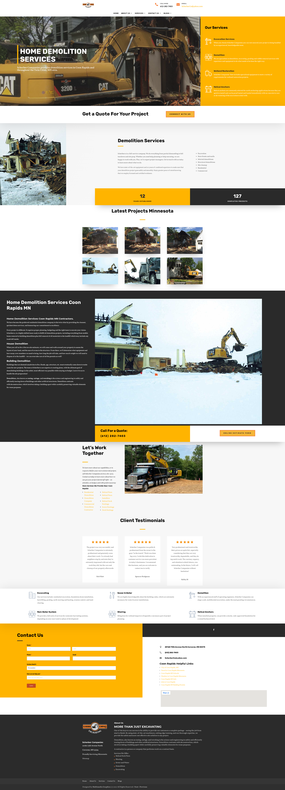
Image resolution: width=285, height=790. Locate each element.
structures (53, 381)
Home (116, 13)
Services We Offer (121, 753)
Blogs (166, 13)
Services (139, 13)
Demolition (219, 55)
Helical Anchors (206, 612)
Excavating (43, 593)
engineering (68, 378)
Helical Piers (107, 492)
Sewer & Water (124, 593)
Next (136, 787)
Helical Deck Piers (123, 756)
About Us (125, 13)
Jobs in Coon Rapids (168, 682)
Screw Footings (108, 507)
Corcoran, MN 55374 (90, 750)
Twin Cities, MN (43, 70)
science (58, 378)
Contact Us (153, 13)
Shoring (121, 612)
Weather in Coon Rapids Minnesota (173, 676)
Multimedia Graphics (101, 787)
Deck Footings (107, 510)
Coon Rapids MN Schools (170, 673)
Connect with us (180, 114)
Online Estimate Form (237, 433)
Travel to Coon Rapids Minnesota (172, 670)
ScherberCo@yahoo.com (192, 6)
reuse (11, 387)
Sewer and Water (122, 762)
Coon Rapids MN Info (168, 679)
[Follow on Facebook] (214, 630)
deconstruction (16, 384)
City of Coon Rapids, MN (170, 668)
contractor (120, 749)
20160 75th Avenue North (92, 746)
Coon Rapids (41, 46)
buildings (30, 381)
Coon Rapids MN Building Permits (173, 685)
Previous (143, 787)
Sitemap (85, 758)
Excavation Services (224, 39)
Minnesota (30, 46)
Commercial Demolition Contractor (89, 507)
